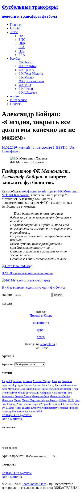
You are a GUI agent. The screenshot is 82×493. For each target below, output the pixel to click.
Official (15, 28)
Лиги (14, 32)
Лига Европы (59, 392)
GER (22, 43)
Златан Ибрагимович (60, 388)
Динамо (28, 385)
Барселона (67, 381)
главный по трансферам (35, 147)
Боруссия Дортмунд (12, 385)
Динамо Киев (40, 385)
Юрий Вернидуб (50, 407)
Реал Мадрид (9, 404)
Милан (17, 400)
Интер (13, 392)
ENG (22, 39)
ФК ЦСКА (26, 70)
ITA (21, 51)
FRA (22, 54)
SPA (22, 47)
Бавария (56, 381)
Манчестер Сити (40, 396)
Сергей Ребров (40, 404)
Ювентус (36, 407)
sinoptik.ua (47, 344)
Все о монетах (12, 419)
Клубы (15, 58)
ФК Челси (26, 88)
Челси (18, 407)
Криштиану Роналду (28, 392)
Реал (77, 400)
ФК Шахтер (8, 407)
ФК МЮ (25, 85)
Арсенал (27, 381)
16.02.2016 (9, 147)
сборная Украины (69, 407)
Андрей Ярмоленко (12, 381)
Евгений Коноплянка (66, 385)
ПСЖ (71, 400)
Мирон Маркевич (31, 400)
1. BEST (58, 147)
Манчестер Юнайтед (60, 396)
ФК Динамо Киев (31, 81)
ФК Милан (26, 77)
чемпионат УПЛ (33, 411)
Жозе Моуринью (10, 388)
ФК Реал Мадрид (31, 73)
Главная (15, 24)
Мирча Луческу (49, 400)
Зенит (29, 388)
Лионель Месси (23, 396)
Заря (22, 388)
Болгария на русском (17, 415)
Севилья (27, 404)
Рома (19, 404)
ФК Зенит (26, 62)
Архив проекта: (13, 456)
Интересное (18, 100)
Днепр (51, 385)
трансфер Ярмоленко (13, 411)
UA (21, 36)
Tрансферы (10, 151)
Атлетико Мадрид (42, 381)
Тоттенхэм (54, 404)
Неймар (63, 400)
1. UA (70, 147)
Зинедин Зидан (40, 388)
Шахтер (26, 407)
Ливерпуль (45, 392)
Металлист (7, 400)
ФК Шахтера (28, 92)
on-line (14, 96)
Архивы (7, 364)
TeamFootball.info (34, 484)
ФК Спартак (27, 66)
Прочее (15, 104)
